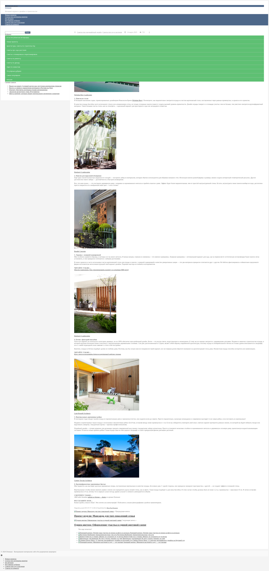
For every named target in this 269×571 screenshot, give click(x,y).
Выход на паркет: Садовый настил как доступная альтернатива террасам (35, 86)
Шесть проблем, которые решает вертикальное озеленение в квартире (34, 93)
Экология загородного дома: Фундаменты (24, 92)
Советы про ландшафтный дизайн (89, 32)
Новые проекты (10, 15)
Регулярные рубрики (12, 21)
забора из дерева (94, 497)
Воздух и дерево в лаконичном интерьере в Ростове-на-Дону (31, 88)
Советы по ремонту (12, 24)
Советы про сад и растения (14, 22)
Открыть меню (12, 6)
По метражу (9, 19)
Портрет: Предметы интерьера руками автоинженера (28, 90)
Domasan (8, 8)
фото (104, 497)
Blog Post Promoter (112, 508)
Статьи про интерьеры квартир (16, 17)
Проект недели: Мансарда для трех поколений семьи (104, 516)
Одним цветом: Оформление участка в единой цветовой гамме (110, 524)
